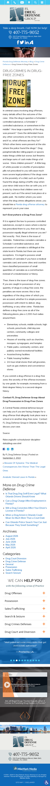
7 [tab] (28, 660)
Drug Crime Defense (16, 561)
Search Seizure (13, 573)
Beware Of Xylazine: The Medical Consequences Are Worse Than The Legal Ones (24, 467)
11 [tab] (39, 660)
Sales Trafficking (14, 570)
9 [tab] (33, 660)
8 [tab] (30, 660)
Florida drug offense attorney (30, 204)
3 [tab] (17, 660)
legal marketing (31, 776)
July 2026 (10, 539)
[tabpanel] (25, 648)
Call (15, 2)
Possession (11, 567)
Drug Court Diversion (16, 558)
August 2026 (12, 536)
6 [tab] (25, 660)
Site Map (19, 782)
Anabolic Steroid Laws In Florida (19, 477)
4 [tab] (19, 660)
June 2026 (11, 542)
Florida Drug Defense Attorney (15, 62)
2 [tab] (14, 660)
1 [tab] (11, 660)
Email (22, 2)
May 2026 (10, 545)
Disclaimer (29, 782)
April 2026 (11, 547)
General (9, 564)
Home (8, 2)
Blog (31, 62)
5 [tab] (22, 660)
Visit (29, 2)
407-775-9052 (26, 32)
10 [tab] (36, 660)
